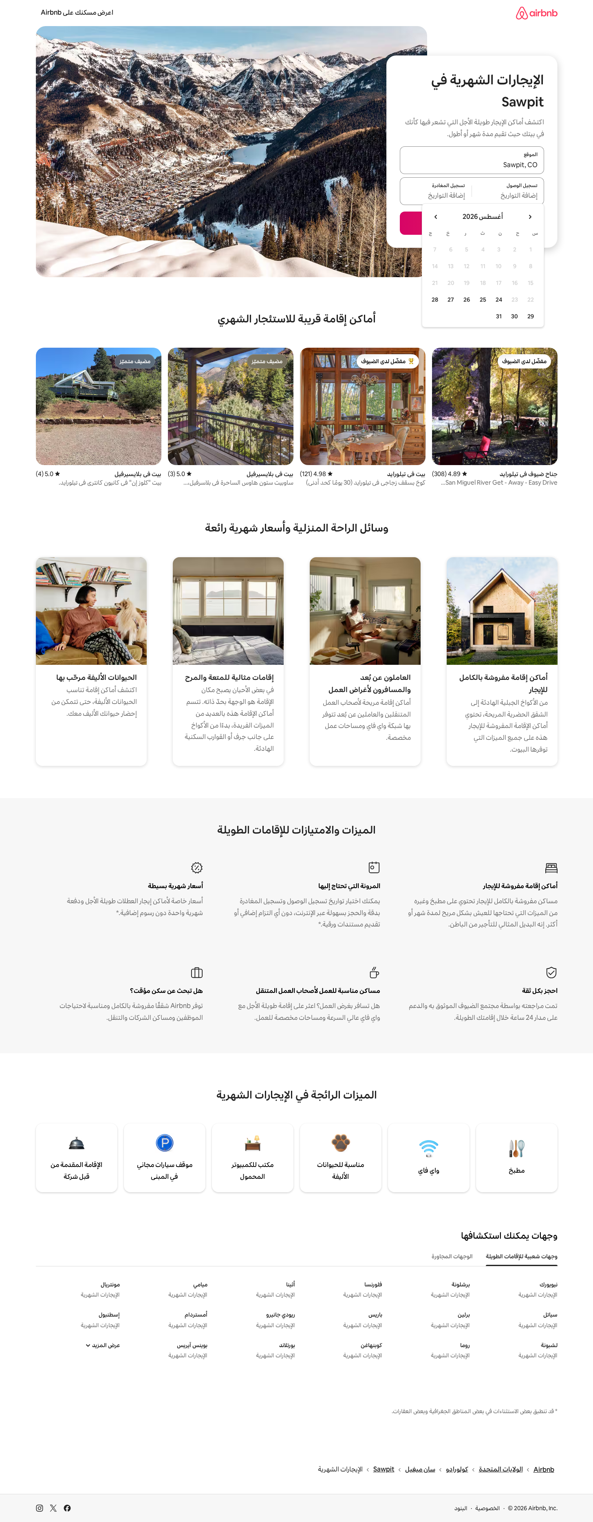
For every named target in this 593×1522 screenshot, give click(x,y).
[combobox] (472, 165)
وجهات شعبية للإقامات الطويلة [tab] (522, 1256)
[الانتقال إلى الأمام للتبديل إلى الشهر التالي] (436, 216)
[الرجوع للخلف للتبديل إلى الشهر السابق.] (529, 216)
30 (514, 316)
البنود (460, 1508)
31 (499, 316)
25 (483, 299)
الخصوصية (487, 1508)
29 (530, 316)
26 (466, 299)
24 (499, 299)
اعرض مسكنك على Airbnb (77, 12)
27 (451, 299)
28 (435, 299)
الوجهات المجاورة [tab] (452, 1256)
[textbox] (508, 196)
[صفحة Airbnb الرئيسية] (537, 13)
